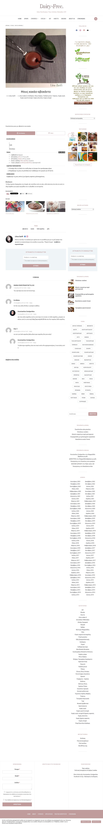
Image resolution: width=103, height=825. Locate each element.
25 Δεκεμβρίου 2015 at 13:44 (25, 314)
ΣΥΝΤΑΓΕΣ (40, 814)
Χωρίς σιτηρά (47, 98)
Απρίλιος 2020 (90, 513)
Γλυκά (12, 25)
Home (19, 18)
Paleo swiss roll (89, 464)
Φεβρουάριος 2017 (90, 560)
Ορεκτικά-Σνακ (82, 661)
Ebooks (63, 18)
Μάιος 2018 (75, 543)
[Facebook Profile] (25, 236)
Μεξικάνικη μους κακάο (32, 213)
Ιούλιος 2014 (75, 594)
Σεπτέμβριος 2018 (75, 538)
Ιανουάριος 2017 (75, 562)
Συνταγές (34, 18)
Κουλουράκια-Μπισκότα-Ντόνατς (83, 652)
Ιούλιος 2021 (90, 496)
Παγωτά (82, 664)
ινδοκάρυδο (87, 360)
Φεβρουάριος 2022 (75, 491)
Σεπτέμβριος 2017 (75, 553)
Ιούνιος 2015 (90, 580)
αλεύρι (75, 329)
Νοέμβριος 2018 (75, 535)
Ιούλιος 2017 (75, 555)
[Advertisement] (36, 112)
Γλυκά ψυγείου (82, 637)
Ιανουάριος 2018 (75, 548)
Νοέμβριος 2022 (75, 484)
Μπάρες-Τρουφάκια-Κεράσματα (82, 659)
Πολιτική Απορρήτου (43, 260)
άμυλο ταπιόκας (77, 325)
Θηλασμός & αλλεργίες (91, 776)
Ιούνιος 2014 (90, 594)
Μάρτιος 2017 (75, 560)
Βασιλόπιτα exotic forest (83, 301)
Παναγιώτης (74, 461)
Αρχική (7, 25)
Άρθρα (26, 18)
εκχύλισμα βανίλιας (26, 162)
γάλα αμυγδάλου (76, 341)
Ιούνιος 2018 (90, 540)
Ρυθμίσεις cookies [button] (86, 821)
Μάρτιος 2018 (75, 545)
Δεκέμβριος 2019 (90, 518)
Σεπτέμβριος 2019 (75, 523)
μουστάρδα (88, 386)
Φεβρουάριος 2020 (90, 516)
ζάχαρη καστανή (78, 356)
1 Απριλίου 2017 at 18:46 (20, 288)
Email (17, 776)
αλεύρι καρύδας (77, 333)
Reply (28, 288)
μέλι (19, 157)
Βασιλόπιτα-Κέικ (88, 466)
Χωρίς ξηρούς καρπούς (82, 718)
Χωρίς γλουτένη (38, 98)
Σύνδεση (82, 738)
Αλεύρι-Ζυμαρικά (83, 622)
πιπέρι (83, 394)
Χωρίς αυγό (61, 96)
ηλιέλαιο (76, 360)
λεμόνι (75, 378)
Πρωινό (82, 676)
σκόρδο (92, 397)
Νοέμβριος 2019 (75, 521)
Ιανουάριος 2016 (90, 575)
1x (59, 152)
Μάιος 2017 (75, 558)
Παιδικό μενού (47, 96)
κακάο (19, 158)
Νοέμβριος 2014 (75, 590)
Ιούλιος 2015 (75, 580)
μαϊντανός (87, 382)
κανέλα (82, 363)
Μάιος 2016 (90, 570)
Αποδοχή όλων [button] (96, 821)
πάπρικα (74, 394)
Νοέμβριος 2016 (75, 565)
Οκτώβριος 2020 (90, 506)
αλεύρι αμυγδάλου (87, 329)
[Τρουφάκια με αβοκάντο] (56, 206)
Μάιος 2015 (75, 582)
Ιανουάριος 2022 (90, 491)
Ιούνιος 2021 (75, 498)
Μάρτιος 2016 (90, 572)
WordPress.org (82, 745)
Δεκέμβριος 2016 (90, 562)
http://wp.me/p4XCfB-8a (39, 319)
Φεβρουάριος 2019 (90, 530)
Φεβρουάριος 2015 (90, 585)
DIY (50, 18)
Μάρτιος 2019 (75, 530)
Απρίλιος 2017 (90, 558)
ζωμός (90, 356)
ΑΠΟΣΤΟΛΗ (17, 804)
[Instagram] (27, 236)
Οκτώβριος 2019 (90, 521)
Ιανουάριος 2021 (75, 503)
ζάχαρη (88, 348)
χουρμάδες (82, 401)
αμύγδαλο (90, 333)
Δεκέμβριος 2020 (90, 503)
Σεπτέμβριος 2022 (75, 486)
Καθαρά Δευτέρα (83, 647)
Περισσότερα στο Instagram (82, 164)
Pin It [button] (51, 133)
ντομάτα (88, 390)
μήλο (91, 378)
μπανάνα (77, 390)
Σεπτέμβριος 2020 (75, 508)
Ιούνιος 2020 (90, 511)
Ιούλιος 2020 (75, 511)
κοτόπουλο (75, 371)
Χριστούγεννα (83, 706)
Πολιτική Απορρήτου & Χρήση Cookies (86, 770)
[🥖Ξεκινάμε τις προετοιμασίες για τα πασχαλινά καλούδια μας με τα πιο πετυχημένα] (82, 146)
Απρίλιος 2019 (90, 528)
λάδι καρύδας (24, 160)
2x (61, 152)
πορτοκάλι (74, 397)
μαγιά (77, 382)
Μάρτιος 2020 (75, 516)
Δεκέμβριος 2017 (90, 548)
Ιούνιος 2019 (90, 525)
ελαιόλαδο (78, 348)
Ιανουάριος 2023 (75, 481)
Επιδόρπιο (31, 96)
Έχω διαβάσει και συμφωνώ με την (36, 260)
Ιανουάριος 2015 (75, 587)
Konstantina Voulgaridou (90, 774)
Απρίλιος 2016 (75, 572)
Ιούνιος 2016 (75, 570)
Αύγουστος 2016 (75, 567)
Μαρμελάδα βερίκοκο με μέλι (87, 459)
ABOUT (34, 814)
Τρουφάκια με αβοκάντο (53, 213)
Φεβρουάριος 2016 (75, 575)
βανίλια (87, 337)
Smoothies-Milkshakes (82, 619)
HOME (28, 814)
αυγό (78, 337)
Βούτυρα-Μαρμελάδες (82, 629)
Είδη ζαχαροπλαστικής (82, 639)
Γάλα (82, 632)
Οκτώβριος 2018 (90, 535)
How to (56, 18)
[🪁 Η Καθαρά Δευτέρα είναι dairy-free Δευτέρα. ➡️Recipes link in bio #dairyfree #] (82, 156)
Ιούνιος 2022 (90, 486)
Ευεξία (43, 18)
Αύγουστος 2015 (90, 577)
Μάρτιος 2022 (90, 489)
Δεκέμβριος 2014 (90, 587)
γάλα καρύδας (90, 341)
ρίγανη (83, 397)
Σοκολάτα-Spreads (82, 688)
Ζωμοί (83, 644)
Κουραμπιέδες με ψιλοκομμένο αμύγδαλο (82, 437)
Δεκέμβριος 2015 (75, 577)
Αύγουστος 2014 (90, 592)
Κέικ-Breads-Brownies (82, 649)
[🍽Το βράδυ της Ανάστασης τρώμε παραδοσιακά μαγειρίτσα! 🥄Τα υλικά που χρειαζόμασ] (82, 136)
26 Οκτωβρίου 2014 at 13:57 (21, 331)
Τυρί (82, 701)
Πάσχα (83, 669)
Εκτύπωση (22, 133)
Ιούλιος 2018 (75, 540)
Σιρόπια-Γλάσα (82, 686)
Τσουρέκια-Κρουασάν (82, 698)
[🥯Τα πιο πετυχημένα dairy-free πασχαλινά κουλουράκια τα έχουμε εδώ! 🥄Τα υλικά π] (72, 146)
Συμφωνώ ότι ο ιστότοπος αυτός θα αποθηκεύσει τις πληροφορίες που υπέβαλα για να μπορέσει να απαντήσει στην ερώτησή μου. (17, 794)
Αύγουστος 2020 (90, 508)
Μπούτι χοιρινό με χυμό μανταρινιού (82, 434)
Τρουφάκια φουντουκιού (83, 308)
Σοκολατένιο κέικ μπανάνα (83, 429)
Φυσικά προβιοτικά (82, 703)
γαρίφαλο (74, 344)
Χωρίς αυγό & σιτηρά (26, 98)
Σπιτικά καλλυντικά (82, 691)
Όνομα (17, 769)
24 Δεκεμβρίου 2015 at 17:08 (21, 303)
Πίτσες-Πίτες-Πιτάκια (82, 671)
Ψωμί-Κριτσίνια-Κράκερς (82, 723)
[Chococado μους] (15, 206)
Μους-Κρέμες (19, 25)
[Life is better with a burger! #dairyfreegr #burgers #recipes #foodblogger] (92, 156)
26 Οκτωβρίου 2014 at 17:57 (25, 342)
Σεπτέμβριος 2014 (75, 592)
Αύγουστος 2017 (90, 553)
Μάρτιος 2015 (75, 585)
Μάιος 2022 (75, 489)
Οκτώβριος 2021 (90, 494)
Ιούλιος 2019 (75, 525)
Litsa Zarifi (12, 96)
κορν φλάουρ (87, 367)
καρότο (91, 363)
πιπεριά (92, 394)
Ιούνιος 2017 (90, 555)
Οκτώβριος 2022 (90, 484)
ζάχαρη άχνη (75, 352)
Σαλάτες (82, 681)
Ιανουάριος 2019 (75, 533)
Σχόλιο (17, 782)
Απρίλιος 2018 (90, 543)
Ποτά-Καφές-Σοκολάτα (83, 674)
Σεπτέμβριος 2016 (90, 565)
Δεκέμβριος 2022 (90, 481)
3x (64, 152)
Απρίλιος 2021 (90, 498)
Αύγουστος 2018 (90, 538)
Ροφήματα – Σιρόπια (83, 679)
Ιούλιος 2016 (90, 567)
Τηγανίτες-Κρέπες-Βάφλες (83, 693)
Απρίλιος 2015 (90, 582)
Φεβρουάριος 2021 (90, 501)
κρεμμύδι (76, 375)
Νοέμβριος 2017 (75, 550)
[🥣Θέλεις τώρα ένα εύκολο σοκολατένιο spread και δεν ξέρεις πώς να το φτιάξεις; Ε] (92, 146)
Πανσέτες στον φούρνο (88, 461)
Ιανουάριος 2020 (75, 518)
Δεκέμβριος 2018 (90, 533)
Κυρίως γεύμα (83, 654)
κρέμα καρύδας (88, 371)
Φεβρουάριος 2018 (90, 545)
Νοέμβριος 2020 (75, 506)
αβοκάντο (25, 229)
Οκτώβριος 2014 (90, 590)
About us (72, 18)
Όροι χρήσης (85, 768)
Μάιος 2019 (75, 528)
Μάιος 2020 (75, 513)
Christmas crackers (81, 280)
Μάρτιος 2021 (75, 501)
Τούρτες (54, 96)
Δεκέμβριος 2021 (75, 494)
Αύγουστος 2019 (90, 523)
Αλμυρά (82, 624)
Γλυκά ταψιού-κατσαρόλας (83, 634)
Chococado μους (10, 213)
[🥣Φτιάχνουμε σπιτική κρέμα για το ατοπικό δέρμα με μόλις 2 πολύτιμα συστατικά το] (72, 156)
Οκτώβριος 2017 (90, 550)
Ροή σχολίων (82, 743)
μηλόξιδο (77, 386)
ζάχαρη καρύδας (89, 352)
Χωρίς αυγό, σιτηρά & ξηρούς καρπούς (82, 713)
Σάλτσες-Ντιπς (82, 684)
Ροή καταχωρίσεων (82, 741)
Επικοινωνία (81, 18)
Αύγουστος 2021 (75, 496)
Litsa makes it (23, 96)
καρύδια (76, 367)
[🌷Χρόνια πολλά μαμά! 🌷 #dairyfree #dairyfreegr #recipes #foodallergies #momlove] (72, 136)
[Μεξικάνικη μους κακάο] (35, 206)
